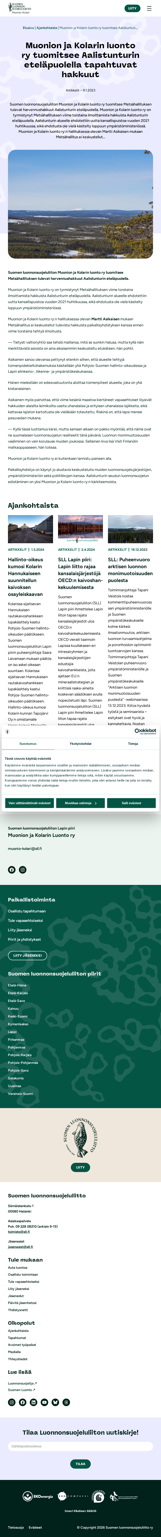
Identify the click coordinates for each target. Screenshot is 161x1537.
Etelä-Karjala (18, 993)
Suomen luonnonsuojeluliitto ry (129, 1527)
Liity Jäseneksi (27, 955)
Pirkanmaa (16, 1040)
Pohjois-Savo (18, 1070)
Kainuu (13, 1009)
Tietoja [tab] (133, 743)
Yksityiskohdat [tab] (80, 743)
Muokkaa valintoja (78, 803)
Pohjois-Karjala (19, 1055)
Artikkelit (17, 550)
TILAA (80, 1464)
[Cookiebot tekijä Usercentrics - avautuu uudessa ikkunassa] (137, 731)
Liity (132, 8)
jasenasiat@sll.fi (20, 1247)
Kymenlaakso (18, 1024)
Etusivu (28, 28)
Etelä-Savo (16, 1001)
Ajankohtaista (46, 28)
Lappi (12, 1032)
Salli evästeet (131, 803)
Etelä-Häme (17, 985)
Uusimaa (14, 1086)
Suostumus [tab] (27, 743)
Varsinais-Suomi (20, 1094)
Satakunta (15, 1078)
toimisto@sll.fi (19, 1232)
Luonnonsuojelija (21, 1383)
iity (80, 1167)
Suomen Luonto (20, 1390)
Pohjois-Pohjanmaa (23, 1063)
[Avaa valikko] (149, 8)
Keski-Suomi (17, 1016)
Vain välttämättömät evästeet (30, 803)
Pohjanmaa (16, 1047)
